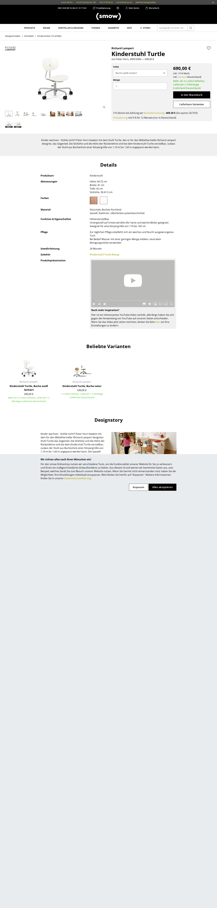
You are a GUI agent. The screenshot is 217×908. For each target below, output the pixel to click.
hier (157, 322)
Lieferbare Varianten (191, 104)
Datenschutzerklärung (77, 478)
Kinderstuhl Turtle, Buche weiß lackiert (29, 388)
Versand (182, 76)
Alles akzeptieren (162, 487)
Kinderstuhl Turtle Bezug (104, 254)
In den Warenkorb (192, 95)
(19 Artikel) (49, 36)
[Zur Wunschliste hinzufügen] (209, 48)
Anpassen (138, 487)
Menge (116, 79)
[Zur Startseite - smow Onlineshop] (108, 16)
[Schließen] (213, 2)
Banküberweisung (154, 113)
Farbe (116, 66)
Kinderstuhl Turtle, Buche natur (82, 386)
